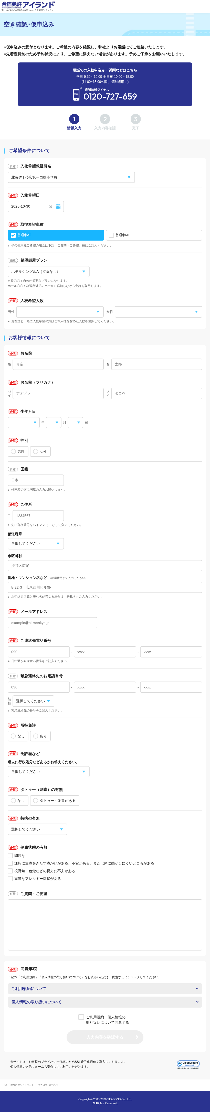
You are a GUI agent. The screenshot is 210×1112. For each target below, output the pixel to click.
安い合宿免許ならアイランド (19, 1085)
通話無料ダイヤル (110, 94)
